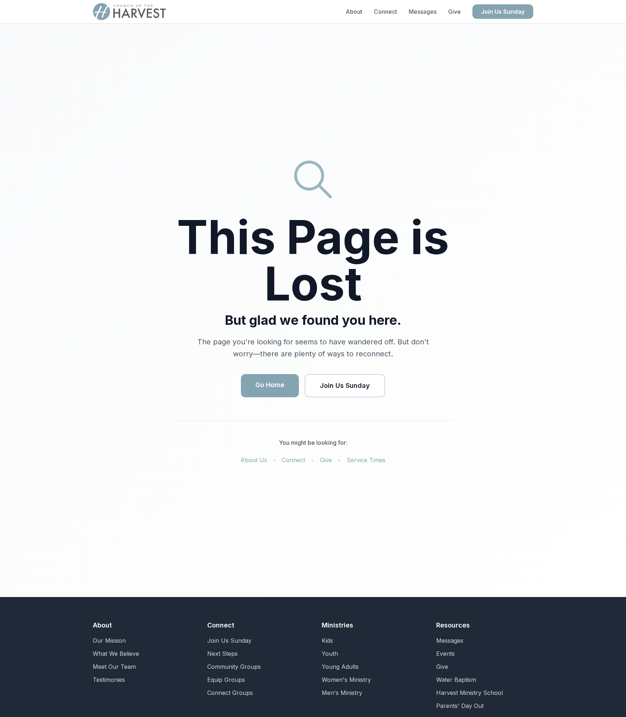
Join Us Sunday (503, 11)
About (354, 11)
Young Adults (340, 666)
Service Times (366, 460)
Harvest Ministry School (469, 692)
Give (454, 11)
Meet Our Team (114, 666)
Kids (327, 640)
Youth (330, 653)
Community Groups (234, 666)
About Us (254, 460)
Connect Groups (230, 692)
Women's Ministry (346, 679)
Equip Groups (226, 679)
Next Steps (222, 653)
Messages (423, 11)
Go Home (269, 385)
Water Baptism (456, 679)
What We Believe (116, 653)
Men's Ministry (342, 692)
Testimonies (109, 679)
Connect (385, 11)
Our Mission (109, 640)
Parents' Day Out (460, 705)
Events (445, 653)
